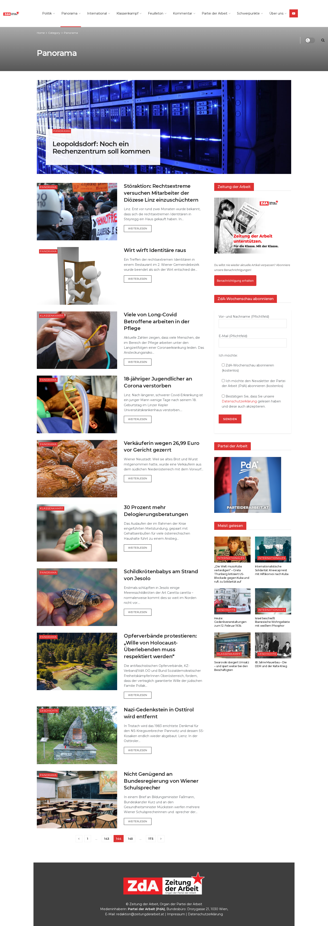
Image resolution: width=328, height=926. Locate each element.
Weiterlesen (140, 228)
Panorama (69, 13)
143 (106, 838)
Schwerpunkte (248, 13)
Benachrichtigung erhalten (235, 280)
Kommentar (182, 13)
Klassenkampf (127, 13)
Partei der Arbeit (214, 13)
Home (41, 32)
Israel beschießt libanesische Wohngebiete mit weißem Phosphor (272, 622)
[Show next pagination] (161, 838)
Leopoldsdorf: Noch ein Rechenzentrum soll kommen (101, 147)
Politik (47, 13)
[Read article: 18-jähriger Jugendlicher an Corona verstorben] (77, 404)
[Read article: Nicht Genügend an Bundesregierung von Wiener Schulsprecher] (77, 799)
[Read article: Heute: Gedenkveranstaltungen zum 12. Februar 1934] (232, 601)
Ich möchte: (228, 355)
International (97, 13)
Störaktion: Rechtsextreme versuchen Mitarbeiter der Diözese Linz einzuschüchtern (161, 193)
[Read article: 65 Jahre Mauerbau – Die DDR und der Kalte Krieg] (273, 645)
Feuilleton (155, 13)
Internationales (230, 558)
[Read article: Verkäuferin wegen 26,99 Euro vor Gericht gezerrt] (77, 468)
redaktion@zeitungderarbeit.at (140, 914)
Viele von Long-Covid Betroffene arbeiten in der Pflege (157, 322)
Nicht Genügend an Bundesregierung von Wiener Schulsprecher (161, 781)
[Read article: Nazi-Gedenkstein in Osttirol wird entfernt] (77, 735)
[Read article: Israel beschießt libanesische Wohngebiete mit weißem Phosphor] (273, 601)
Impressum (176, 914)
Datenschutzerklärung (239, 401)
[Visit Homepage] (17, 13)
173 (150, 838)
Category (54, 32)
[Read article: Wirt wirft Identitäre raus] (77, 275)
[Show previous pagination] (79, 838)
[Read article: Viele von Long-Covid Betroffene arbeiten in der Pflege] (77, 340)
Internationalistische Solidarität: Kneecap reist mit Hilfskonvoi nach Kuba (272, 570)
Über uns (276, 13)
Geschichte (49, 710)
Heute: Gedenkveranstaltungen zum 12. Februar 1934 (230, 622)
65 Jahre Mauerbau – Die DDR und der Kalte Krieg (271, 664)
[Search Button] (323, 40)
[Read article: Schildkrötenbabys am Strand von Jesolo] (77, 597)
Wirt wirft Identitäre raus (155, 250)
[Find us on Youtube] (293, 13)
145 (130, 838)
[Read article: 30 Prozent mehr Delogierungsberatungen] (77, 533)
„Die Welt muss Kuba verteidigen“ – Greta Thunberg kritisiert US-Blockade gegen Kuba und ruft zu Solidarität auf (231, 574)
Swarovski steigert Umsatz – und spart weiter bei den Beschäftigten (231, 666)
